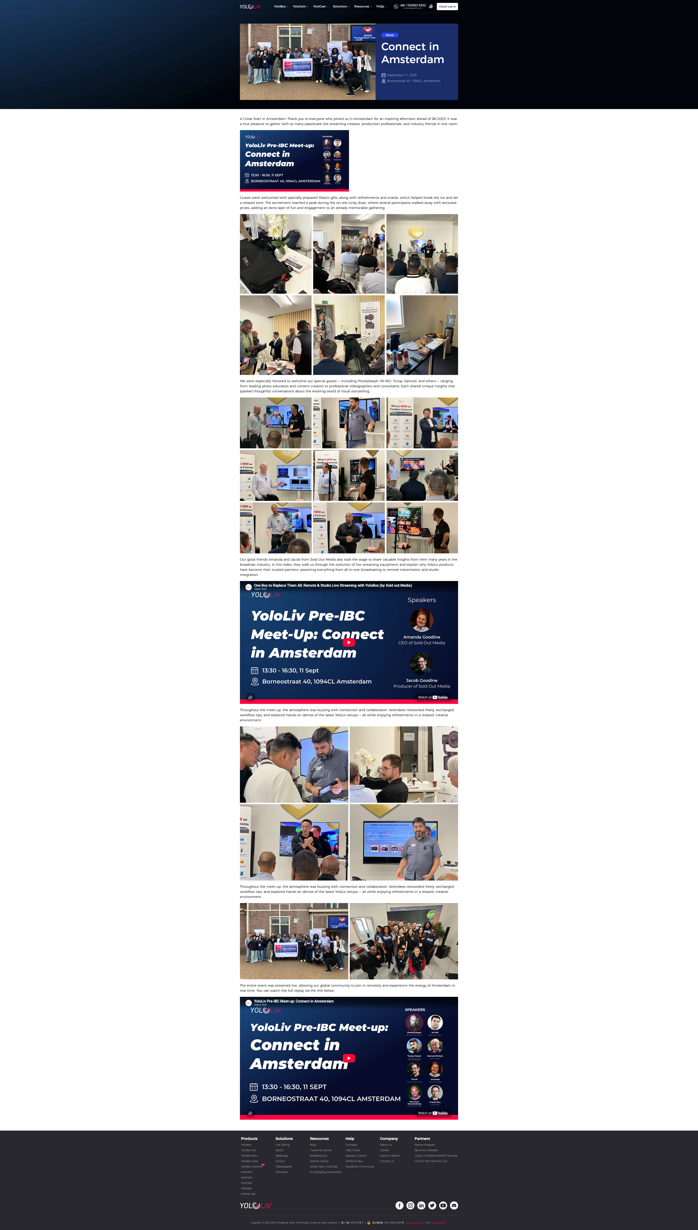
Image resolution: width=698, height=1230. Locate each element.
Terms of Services (415, 1222)
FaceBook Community (360, 1166)
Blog (313, 1144)
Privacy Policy (438, 1222)
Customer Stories (320, 1150)
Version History (319, 1161)
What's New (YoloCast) (324, 1166)
